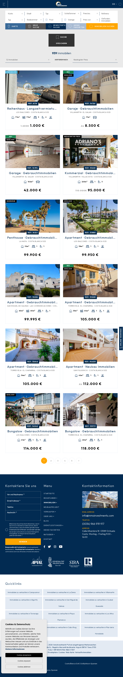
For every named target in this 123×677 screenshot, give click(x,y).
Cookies (61, 652)
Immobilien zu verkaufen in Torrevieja (23, 613)
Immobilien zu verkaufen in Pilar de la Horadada (99, 630)
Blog (46, 521)
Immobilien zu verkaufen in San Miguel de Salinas (61, 603)
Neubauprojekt (51, 507)
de (114, 4)
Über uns (48, 516)
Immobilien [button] (49, 502)
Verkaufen (49, 512)
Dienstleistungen (53, 525)
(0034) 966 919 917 (93, 523)
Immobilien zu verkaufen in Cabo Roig (61, 627)
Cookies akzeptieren (24, 655)
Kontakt (48, 539)
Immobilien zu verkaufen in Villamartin (99, 592)
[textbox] (16, 13)
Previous (7, 87)
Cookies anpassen (24, 661)
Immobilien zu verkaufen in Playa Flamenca (61, 616)
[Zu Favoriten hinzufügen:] (57, 73)
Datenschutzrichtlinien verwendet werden (24, 530)
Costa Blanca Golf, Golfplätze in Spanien (81, 663)
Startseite (49, 493)
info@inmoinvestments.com (98, 515)
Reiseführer (50, 498)
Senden (23, 542)
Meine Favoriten (52, 530)
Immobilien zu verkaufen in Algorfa (23, 600)
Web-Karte (70, 652)
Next (57, 87)
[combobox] (15, 14)
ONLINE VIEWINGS (121, 337)
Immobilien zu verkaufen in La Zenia (61, 592)
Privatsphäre (53, 652)
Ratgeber (48, 534)
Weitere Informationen (15, 649)
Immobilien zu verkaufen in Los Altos (99, 613)
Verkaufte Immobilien (83, 652)
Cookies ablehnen (24, 667)
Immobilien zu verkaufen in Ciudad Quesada (99, 603)
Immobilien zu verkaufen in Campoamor (24, 592)
